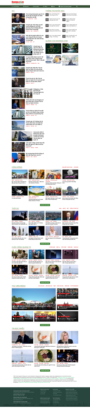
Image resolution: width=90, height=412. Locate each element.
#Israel (35, 18)
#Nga (31, 31)
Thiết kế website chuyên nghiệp (20, 401)
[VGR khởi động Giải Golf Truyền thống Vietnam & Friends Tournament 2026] (36, 190)
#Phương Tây (35, 31)
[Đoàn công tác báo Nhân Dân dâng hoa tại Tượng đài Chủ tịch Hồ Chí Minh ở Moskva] (70, 190)
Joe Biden (14, 245)
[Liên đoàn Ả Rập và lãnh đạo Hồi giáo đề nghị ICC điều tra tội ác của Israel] (18, 146)
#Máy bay (62, 316)
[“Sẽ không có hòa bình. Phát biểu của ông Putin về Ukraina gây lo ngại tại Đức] (22, 337)
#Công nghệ (52, 247)
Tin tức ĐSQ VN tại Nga (44, 399)
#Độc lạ (58, 247)
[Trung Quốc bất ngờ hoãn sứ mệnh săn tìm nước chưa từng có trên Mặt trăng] (70, 269)
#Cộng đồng (48, 181)
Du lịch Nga (42, 393)
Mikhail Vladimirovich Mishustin (72, 393)
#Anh (15, 236)
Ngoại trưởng (14, 410)
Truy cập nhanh (56, 398)
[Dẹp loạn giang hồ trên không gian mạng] (53, 230)
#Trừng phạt (30, 18)
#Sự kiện (27, 41)
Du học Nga (55, 389)
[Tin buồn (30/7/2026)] (20, 190)
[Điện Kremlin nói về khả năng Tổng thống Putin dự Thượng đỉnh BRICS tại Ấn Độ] (70, 215)
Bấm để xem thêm (45, 243)
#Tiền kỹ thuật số (74, 208)
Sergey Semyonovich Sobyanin (72, 399)
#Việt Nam (72, 196)
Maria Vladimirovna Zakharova (71, 398)
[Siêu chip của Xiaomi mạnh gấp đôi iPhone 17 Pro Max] (53, 254)
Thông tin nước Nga (55, 11)
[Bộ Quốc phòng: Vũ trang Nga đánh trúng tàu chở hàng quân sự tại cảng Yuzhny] (20, 215)
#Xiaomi (52, 260)
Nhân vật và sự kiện (70, 389)
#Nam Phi (35, 156)
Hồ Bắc (13, 245)
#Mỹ (26, 18)
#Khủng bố (66, 344)
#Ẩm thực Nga (49, 285)
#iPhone (72, 260)
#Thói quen (41, 275)
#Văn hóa (47, 196)
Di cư (13, 165)
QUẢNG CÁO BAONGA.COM (57, 41)
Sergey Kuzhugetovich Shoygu (71, 396)
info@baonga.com (19, 399)
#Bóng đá (35, 260)
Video (46, 6)
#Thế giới (32, 115)
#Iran (34, 236)
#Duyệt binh (63, 293)
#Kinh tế (66, 236)
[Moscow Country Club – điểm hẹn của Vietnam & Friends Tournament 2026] (36, 174)
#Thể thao (47, 180)
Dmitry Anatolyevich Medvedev (71, 392)
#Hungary (32, 104)
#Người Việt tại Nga (18, 180)
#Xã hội (14, 316)
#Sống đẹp (70, 247)
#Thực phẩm (57, 275)
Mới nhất (27, 6)
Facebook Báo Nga (56, 399)
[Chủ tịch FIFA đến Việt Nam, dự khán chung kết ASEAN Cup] (36, 254)
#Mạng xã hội (56, 236)
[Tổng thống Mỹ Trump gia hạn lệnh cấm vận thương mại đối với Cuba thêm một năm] (70, 230)
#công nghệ (57, 260)
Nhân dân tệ (14, 408)
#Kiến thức (24, 260)
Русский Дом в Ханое (57, 395)
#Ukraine (21, 221)
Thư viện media (18, 286)
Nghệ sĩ (13, 385)
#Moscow (67, 285)
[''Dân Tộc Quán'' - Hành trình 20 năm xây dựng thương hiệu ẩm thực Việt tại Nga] (70, 60)
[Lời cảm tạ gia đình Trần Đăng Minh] (70, 174)
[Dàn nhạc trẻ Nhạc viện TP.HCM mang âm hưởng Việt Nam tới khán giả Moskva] (20, 269)
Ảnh (54, 6)
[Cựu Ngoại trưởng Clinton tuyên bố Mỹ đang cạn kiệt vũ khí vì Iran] (36, 230)
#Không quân (67, 316)
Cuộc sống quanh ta (21, 247)
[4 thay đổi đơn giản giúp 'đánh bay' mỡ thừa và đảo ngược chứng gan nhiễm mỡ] (36, 269)
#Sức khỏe (63, 247)
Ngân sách (14, 409)
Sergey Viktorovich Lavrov (71, 395)
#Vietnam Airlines (53, 180)
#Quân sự (32, 147)
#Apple (63, 260)
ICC (13, 11)
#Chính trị (28, 31)
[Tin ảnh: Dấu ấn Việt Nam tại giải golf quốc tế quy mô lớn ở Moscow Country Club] (20, 174)
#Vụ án (47, 236)
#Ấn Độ (73, 221)
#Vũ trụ (74, 275)
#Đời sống (14, 260)
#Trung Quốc (64, 275)
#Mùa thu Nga (60, 285)
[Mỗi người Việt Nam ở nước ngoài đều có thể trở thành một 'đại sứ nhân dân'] (53, 190)
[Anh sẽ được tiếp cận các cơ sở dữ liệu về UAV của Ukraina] (20, 230)
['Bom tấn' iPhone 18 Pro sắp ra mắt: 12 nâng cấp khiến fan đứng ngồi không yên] (70, 254)
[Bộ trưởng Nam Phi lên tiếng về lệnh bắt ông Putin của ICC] (18, 157)
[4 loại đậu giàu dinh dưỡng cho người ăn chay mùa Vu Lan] (53, 269)
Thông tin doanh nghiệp (65, 6)
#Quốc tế (32, 72)
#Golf (13, 180)
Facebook (13, 165)
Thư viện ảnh (55, 401)
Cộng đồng (17, 167)
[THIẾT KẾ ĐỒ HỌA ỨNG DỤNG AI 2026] (53, 48)
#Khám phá (70, 275)
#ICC (33, 41)
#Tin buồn (76, 167)
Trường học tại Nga (56, 390)
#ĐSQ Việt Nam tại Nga (67, 167)
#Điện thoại (48, 260)
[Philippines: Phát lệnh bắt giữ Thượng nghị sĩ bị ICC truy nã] (22, 93)
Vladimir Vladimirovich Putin (71, 390)
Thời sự (15, 208)
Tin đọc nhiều (18, 328)
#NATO (64, 208)
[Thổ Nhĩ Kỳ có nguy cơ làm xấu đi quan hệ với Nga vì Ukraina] (53, 215)
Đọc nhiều (36, 6)
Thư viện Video (56, 402)
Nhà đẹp (13, 387)
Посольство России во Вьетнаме (57, 393)
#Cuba (70, 236)
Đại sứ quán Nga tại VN (44, 401)
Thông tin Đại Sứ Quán (45, 398)
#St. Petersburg (74, 285)
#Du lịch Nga (41, 285)
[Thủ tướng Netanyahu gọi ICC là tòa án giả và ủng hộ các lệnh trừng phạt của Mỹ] (18, 18)
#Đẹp (54, 285)
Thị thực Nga (42, 392)
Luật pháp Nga (43, 390)
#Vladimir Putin (34, 63)
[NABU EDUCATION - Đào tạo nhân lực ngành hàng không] (53, 59)
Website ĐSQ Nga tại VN (45, 402)
